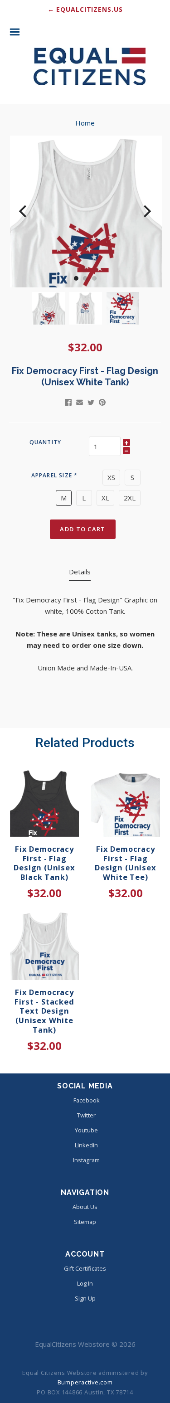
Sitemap (85, 1222)
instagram (86, 1160)
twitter (86, 1115)
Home (85, 122)
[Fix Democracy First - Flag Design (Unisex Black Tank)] (44, 802)
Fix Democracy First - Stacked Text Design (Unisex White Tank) (44, 1011)
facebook (86, 1100)
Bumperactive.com (85, 1382)
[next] (146, 211)
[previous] (24, 211)
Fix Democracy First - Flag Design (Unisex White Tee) (125, 863)
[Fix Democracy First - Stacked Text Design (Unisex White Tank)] (44, 945)
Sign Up (85, 1298)
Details (80, 571)
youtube (86, 1130)
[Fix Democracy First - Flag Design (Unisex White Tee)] (125, 802)
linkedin (86, 1145)
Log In (85, 1283)
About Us (85, 1207)
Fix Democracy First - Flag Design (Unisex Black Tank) (44, 863)
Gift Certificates (85, 1268)
